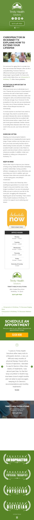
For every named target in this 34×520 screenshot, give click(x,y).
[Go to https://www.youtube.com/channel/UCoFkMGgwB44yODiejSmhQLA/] (19, 18)
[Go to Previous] (2, 367)
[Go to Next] (32, 367)
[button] (17, 335)
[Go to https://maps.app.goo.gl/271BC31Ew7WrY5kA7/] (22, 18)
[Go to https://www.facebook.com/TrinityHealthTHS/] (12, 18)
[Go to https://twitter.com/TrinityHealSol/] (16, 18)
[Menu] (17, 517)
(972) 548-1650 (17, 294)
